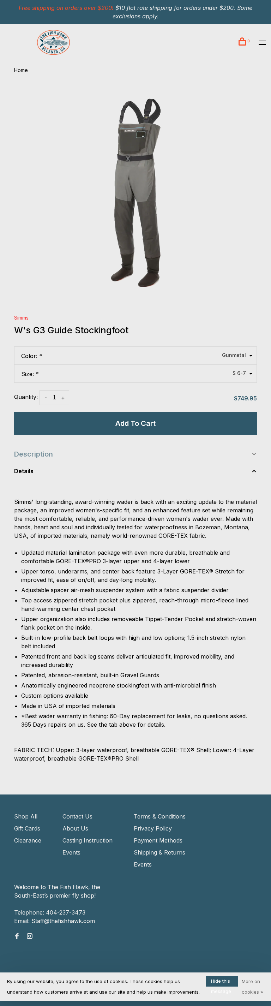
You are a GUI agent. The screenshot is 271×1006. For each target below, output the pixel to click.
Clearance (27, 840)
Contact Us (77, 816)
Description (33, 454)
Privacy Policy (153, 828)
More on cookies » (252, 986)
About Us (75, 828)
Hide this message (221, 982)
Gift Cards (27, 828)
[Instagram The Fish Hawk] (29, 936)
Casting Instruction (87, 840)
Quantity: (26, 396)
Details (24, 471)
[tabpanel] (135, 194)
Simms (21, 318)
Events (71, 852)
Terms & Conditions (160, 816)
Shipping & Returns (159, 852)
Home (21, 70)
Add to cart (135, 423)
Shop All (25, 816)
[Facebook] (17, 936)
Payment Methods (158, 840)
